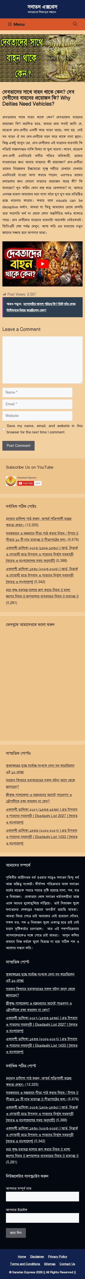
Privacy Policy (57, 1256)
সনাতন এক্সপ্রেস (42, 7)
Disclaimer (37, 1256)
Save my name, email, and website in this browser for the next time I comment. (45, 429)
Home (22, 1256)
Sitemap (50, 1264)
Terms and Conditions (25, 1264)
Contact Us (67, 1264)
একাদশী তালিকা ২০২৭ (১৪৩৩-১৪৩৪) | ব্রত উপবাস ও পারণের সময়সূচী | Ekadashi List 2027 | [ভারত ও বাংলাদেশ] (41, 816)
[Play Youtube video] (42, 263)
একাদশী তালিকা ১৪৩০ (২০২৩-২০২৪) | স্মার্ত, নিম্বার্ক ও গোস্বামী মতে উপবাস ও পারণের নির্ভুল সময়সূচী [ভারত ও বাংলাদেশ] (42, 575)
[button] (75, 24)
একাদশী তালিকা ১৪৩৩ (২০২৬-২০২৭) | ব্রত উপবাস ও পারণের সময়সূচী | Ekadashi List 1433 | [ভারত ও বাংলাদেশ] (41, 837)
